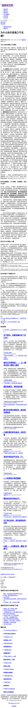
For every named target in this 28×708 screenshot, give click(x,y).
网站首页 (5, 9)
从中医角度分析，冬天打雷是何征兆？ (13, 612)
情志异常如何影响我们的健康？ (11, 619)
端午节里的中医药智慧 (9, 613)
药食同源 (5, 16)
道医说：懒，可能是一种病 (10, 608)
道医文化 (5, 11)
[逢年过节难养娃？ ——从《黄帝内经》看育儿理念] (15, 357)
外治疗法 (5, 17)
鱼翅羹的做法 (6, 653)
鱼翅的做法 (6, 685)
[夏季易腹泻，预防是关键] (10, 383)
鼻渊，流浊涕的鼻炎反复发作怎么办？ (13, 593)
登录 (2, 22)
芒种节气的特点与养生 (9, 610)
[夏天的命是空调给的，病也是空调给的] (13, 404)
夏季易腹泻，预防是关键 (12, 387)
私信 (5, 587)
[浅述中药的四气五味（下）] (11, 453)
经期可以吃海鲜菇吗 (8, 692)
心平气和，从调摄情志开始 (10, 617)
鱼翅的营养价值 (7, 679)
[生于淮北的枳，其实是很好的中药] (12, 516)
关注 (2, 587)
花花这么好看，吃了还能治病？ (11, 615)
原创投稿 (3, 23)
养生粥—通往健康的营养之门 (10, 595)
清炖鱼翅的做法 (7, 646)
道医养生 (5, 12)
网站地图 (14, 706)
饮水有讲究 (6, 597)
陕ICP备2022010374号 (14, 703)
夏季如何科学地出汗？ (12, 498)
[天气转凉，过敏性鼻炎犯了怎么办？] (13, 329)
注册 (4, 22)
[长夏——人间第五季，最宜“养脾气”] (13, 541)
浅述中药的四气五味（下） (13, 457)
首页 (7, 26)
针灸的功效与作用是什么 (9, 633)
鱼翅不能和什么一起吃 (9, 659)
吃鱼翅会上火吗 (7, 640)
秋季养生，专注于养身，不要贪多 (12, 620)
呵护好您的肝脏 (7, 624)
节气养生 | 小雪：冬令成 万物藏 (11, 602)
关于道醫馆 (6, 14)
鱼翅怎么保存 (6, 666)
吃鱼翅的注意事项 (8, 672)
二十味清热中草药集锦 (12, 478)
